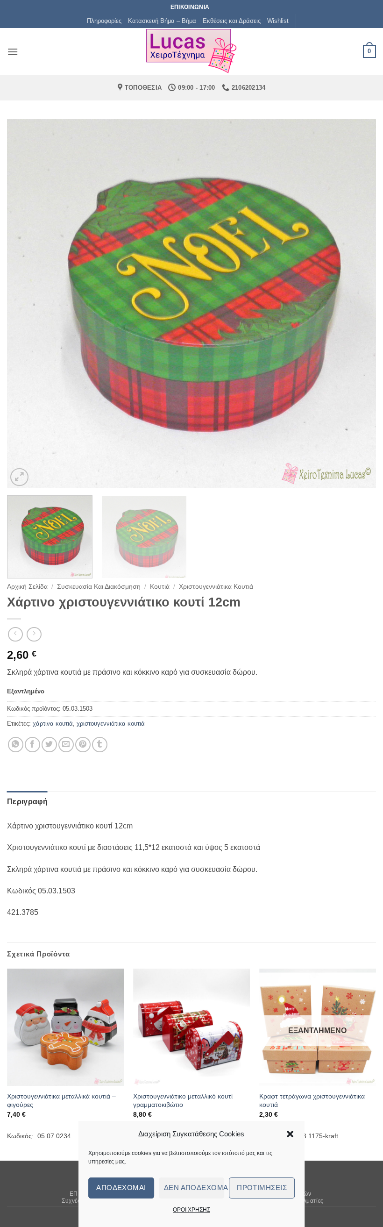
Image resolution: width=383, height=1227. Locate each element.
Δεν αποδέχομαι (194, 1187)
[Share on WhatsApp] (15, 744)
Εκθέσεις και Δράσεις (232, 20)
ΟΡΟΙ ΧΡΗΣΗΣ (191, 1209)
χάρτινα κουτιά (53, 723)
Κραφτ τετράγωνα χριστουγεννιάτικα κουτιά (312, 1100)
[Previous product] (34, 634)
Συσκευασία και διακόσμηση (99, 586)
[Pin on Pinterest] (83, 744)
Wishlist (278, 20)
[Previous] (26, 304)
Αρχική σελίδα (27, 586)
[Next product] (15, 634)
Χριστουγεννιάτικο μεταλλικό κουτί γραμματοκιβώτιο (183, 1100)
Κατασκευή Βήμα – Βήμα (162, 20)
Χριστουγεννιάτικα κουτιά (216, 586)
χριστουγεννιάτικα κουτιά (111, 723)
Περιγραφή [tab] (27, 802)
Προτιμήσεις (262, 1187)
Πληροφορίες (104, 20)
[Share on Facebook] (32, 744)
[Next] (356, 304)
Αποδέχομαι (121, 1187)
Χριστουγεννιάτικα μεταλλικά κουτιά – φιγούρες (61, 1100)
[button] (290, 1134)
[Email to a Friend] (66, 744)
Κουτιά (160, 586)
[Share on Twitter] (49, 744)
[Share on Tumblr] (99, 744)
